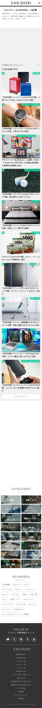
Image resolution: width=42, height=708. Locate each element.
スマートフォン (29, 599)
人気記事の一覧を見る (21, 396)
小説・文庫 (34, 594)
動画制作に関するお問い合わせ (21, 685)
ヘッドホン (16, 594)
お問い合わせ (21, 678)
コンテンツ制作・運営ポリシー (21, 674)
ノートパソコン (8, 589)
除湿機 (26, 614)
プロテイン (17, 584)
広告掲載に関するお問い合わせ (21, 681)
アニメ (5, 599)
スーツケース (7, 609)
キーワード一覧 (21, 664)
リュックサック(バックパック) (12, 614)
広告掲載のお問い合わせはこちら (12, 65)
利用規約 (21, 691)
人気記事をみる (21, 658)
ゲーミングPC (22, 604)
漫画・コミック (16, 599)
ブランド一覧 (21, 668)
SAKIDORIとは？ (21, 671)
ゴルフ (27, 584)
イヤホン (6, 594)
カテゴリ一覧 (21, 661)
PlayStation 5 (19, 609)
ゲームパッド (31, 589)
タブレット (20, 589)
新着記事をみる (21, 654)
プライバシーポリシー (21, 695)
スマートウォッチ (8, 604)
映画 (25, 594)
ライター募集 (21, 688)
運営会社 (21, 698)
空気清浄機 (7, 584)
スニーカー (33, 604)
